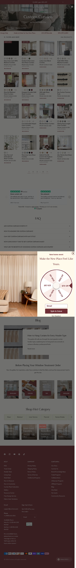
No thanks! (56, 316)
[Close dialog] (73, 253)
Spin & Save (56, 311)
